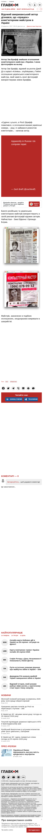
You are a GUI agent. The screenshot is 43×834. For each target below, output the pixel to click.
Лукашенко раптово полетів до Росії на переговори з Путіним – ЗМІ (17, 708)
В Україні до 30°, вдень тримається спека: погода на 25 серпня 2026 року (18, 738)
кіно (7, 381)
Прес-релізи (8, 746)
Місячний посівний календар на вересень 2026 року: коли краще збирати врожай (20, 700)
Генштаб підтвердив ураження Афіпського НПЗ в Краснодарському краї (21, 723)
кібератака (13, 381)
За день (23, 635)
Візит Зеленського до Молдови (29, 9)
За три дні (14, 635)
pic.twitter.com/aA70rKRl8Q (24, 147)
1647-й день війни (8, 9)
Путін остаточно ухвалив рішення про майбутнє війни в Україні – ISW (25, 668)
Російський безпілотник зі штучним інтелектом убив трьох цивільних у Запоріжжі (20, 730)
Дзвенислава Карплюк (34, 26)
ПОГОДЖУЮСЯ (34, 830)
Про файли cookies (7, 830)
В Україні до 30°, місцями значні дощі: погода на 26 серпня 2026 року (21, 715)
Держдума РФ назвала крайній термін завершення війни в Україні (25, 677)
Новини (6, 695)
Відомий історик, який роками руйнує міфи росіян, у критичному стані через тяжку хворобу (25, 686)
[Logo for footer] (9, 772)
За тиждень (5, 635)
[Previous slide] (37, 9)
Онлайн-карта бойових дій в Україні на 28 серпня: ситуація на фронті (24, 642)
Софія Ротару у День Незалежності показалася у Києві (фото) (25, 660)
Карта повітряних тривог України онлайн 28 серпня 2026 (24, 651)
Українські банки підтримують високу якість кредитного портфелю (26, 752)
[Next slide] (41, 9)
